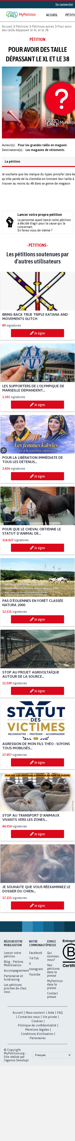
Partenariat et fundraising (13, 979)
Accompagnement (16, 973)
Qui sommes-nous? (53, 958)
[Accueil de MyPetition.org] (21, 15)
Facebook (35, 955)
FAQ (60, 1015)
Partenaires (38, 1040)
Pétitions (22, 26)
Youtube (34, 976)
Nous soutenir (35, 1015)
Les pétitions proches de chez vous (15, 990)
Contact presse (52, 997)
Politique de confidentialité (37, 1027)
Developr (22, 1062)
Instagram (36, 971)
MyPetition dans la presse (55, 986)
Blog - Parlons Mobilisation (13, 965)
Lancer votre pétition (12, 956)
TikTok (34, 960)
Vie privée (50, 1019)
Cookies (37, 1023)
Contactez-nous (29, 1019)
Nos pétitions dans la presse (53, 973)
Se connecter (64, 4)
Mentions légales (37, 1032)
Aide (51, 1015)
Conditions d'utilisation (37, 1036)
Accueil (52, 15)
